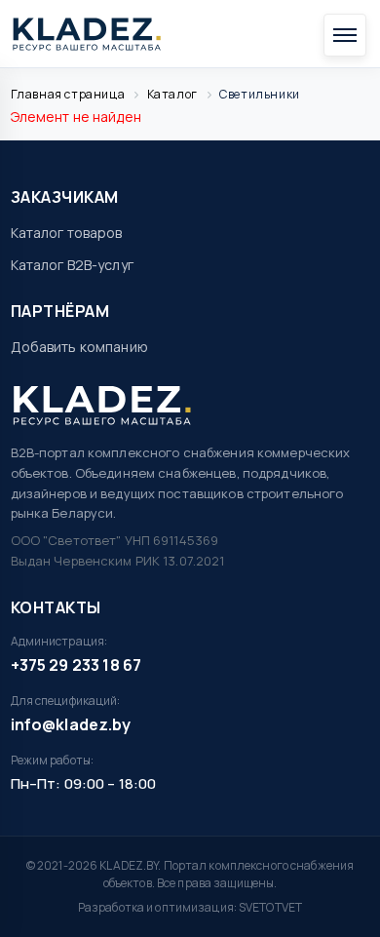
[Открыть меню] (344, 35)
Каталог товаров (67, 232)
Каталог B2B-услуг (72, 264)
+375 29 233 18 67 (76, 665)
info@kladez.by (71, 724)
